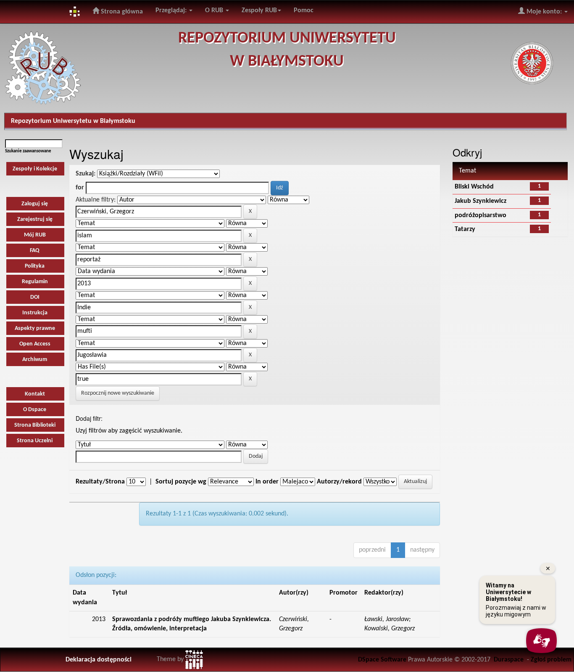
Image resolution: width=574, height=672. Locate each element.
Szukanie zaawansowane (28, 151)
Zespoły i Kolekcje (35, 169)
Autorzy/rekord (339, 481)
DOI (34, 297)
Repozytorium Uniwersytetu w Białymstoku (73, 121)
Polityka (35, 266)
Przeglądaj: (171, 10)
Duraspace (509, 659)
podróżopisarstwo (480, 215)
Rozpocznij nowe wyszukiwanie (117, 393)
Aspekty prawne (35, 328)
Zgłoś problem (551, 659)
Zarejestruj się (35, 219)
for (80, 187)
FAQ (34, 250)
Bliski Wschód (474, 186)
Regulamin (35, 281)
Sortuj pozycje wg (180, 481)
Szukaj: (85, 173)
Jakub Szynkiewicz (480, 201)
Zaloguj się (34, 204)
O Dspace (34, 409)
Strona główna (121, 11)
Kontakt (35, 394)
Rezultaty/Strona (100, 481)
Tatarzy (465, 229)
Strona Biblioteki (34, 425)
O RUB (215, 10)
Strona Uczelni (35, 441)
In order (267, 481)
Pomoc (303, 10)
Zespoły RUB (259, 10)
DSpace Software (382, 659)
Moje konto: (544, 11)
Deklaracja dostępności (99, 659)
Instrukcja (34, 313)
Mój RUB (35, 235)
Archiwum (34, 359)
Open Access (34, 344)
